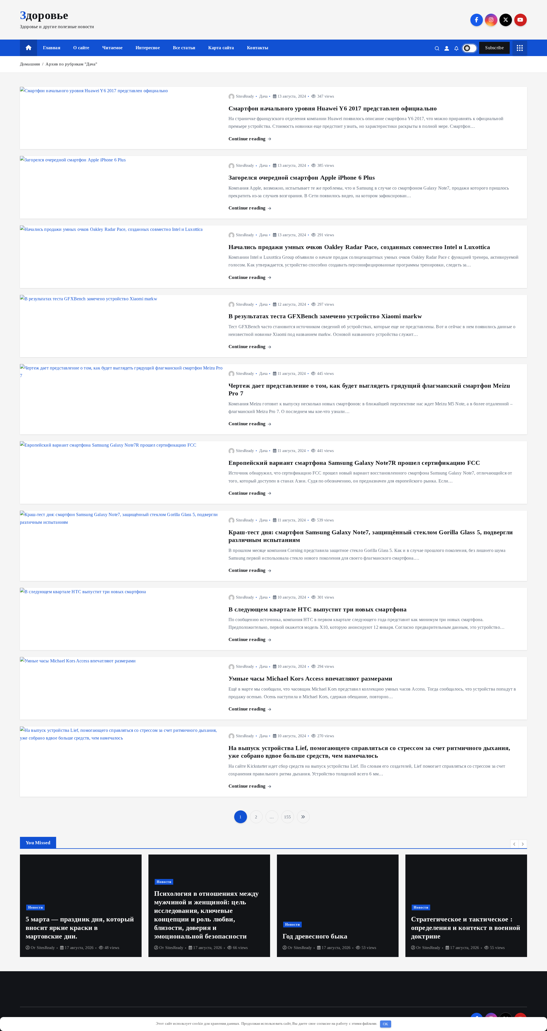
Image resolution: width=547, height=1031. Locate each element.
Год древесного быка (233, 936)
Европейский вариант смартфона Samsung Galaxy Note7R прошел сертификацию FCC (354, 462)
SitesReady (245, 96)
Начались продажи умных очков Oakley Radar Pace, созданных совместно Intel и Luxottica (359, 246)
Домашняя (30, 64)
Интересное (148, 47)
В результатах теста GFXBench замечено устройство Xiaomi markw (325, 316)
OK (385, 1024)
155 (287, 817)
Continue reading (247, 138)
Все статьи (184, 47)
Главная (51, 47)
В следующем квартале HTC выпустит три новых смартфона (317, 609)
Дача (263, 96)
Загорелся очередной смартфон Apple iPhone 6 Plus (301, 177)
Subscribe (494, 47)
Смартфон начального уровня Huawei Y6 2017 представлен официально (332, 108)
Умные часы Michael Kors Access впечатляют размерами (310, 678)
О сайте (81, 47)
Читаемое (112, 47)
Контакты (257, 47)
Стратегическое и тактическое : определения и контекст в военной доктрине (384, 927)
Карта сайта (221, 47)
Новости (82, 882)
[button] (514, 844)
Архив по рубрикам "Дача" (71, 64)
